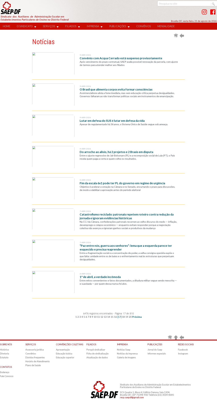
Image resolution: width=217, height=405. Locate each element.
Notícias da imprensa (127, 353)
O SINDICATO (25, 26)
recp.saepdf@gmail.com (132, 397)
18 (123, 316)
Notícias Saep (123, 349)
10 (95, 316)
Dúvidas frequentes (35, 357)
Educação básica (64, 353)
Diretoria (4, 353)
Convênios (30, 353)
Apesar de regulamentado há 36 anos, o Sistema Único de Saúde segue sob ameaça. (124, 124)
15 (112, 316)
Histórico (4, 349)
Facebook (183, 349)
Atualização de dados (97, 357)
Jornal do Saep (154, 349)
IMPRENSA (93, 26)
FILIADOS (70, 26)
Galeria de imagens (126, 357)
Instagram (183, 353)
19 (126, 316)
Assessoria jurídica (34, 349)
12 (102, 316)
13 (105, 316)
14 (108, 316)
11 (98, 316)
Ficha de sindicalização (97, 353)
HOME (6, 26)
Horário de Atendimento (37, 361)
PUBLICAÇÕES (117, 26)
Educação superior (65, 357)
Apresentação (63, 349)
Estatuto (4, 357)
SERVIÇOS (49, 26)
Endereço (4, 372)
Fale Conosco (6, 376)
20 (130, 316)
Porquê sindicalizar (95, 349)
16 (115, 316)
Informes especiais (156, 353)
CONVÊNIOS (143, 26)
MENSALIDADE (166, 26)
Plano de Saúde (33, 365)
